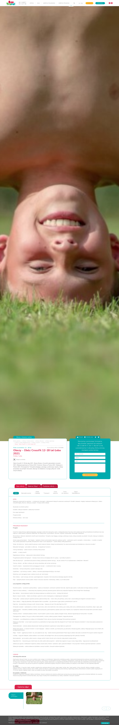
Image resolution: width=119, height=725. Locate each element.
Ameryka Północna (64, 3)
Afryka (32, 3)
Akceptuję (105, 723)
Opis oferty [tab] (20, 486)
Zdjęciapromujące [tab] (14, 695)
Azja (38, 3)
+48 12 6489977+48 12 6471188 (22, 3)
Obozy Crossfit (36, 442)
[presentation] (104, 708)
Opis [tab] (16, 493)
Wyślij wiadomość (90, 475)
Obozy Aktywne (40, 441)
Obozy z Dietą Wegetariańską (23, 442)
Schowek (100, 3)
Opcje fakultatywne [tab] (76, 492)
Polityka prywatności (14, 722)
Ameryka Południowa (49, 3)
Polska (15, 456)
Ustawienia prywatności (26, 722)
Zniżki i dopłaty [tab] (37, 492)
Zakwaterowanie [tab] (26, 493)
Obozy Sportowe (50, 441)
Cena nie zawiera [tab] (65, 492)
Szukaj (89, 3)
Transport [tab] (46, 493)
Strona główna (16, 441)
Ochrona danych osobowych (40, 722)
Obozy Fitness (45, 442)
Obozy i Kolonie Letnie (28, 441)
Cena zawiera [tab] (55, 492)
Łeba (20, 456)
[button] (71, 5)
